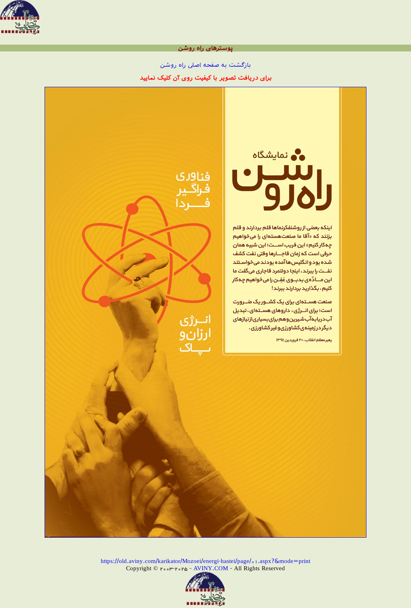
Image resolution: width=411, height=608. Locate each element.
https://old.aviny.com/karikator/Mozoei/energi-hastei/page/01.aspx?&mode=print (205, 560)
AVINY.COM (210, 568)
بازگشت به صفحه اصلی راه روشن (205, 64)
